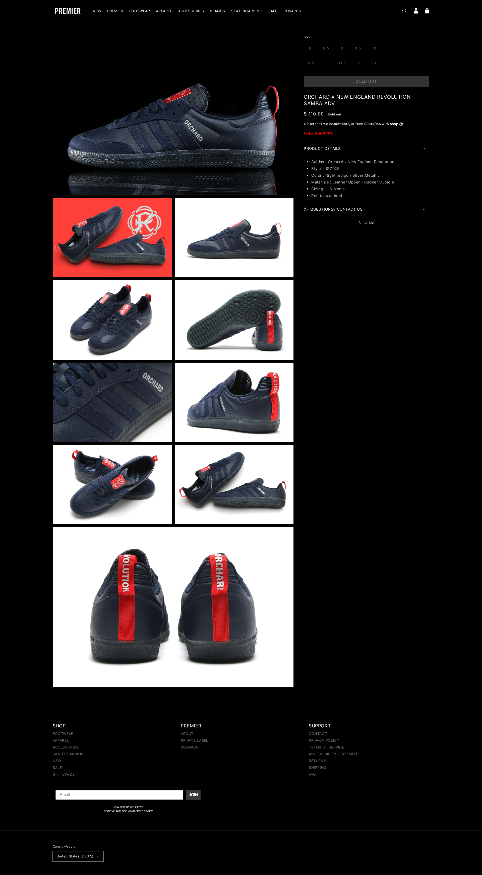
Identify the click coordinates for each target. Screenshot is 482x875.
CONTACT (318, 734)
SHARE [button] (370, 223)
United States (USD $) (74, 856)
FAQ (312, 774)
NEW (57, 761)
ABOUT (187, 734)
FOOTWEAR (63, 734)
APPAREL (61, 740)
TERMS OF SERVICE (326, 747)
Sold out (366, 81)
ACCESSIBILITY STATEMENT (334, 754)
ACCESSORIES (66, 747)
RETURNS (317, 761)
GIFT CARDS (64, 774)
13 (374, 63)
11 (326, 63)
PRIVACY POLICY (324, 740)
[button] (404, 11)
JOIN (193, 795)
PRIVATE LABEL (194, 740)
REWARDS (189, 747)
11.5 (342, 63)
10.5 (310, 63)
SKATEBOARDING (68, 754)
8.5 (326, 48)
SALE (57, 767)
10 (374, 48)
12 (358, 63)
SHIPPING (318, 767)
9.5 (358, 48)
